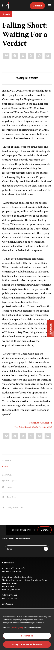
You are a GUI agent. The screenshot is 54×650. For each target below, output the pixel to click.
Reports (6, 14)
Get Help (37, 5)
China (5, 467)
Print (9, 487)
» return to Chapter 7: (33, 425)
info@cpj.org (7, 604)
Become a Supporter (21, 529)
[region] (27, 629)
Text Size (11, 498)
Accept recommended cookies (27, 644)
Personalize (27, 636)
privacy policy (17, 627)
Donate (44, 529)
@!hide (5, 481)
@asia (14, 481)
